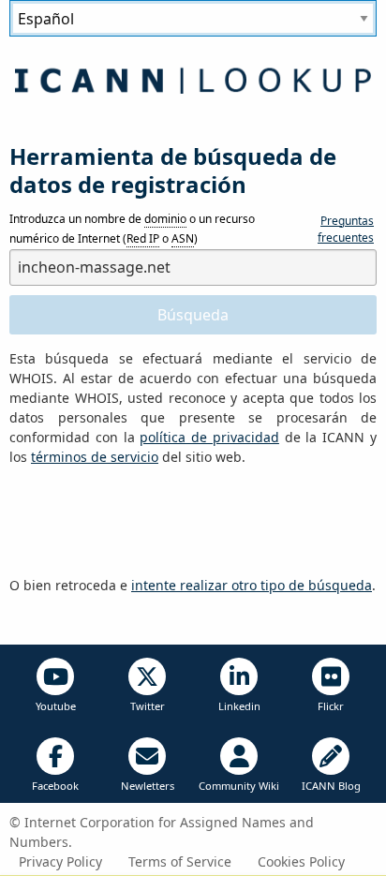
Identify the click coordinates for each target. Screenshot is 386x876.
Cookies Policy (301, 861)
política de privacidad (209, 437)
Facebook (55, 786)
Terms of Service (179, 861)
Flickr (331, 706)
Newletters (147, 786)
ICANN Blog (331, 786)
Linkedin (239, 706)
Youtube (56, 706)
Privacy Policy (60, 861)
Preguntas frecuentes (346, 229)
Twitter (147, 706)
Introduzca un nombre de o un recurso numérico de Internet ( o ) (132, 229)
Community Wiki (239, 786)
